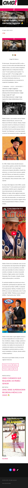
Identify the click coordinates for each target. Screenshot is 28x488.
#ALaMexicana (6, 13)
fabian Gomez (7, 365)
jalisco (16, 365)
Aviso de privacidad (6, 483)
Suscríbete (5, 458)
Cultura (21, 13)
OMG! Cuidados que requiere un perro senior (11, 381)
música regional (8, 369)
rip (16, 369)
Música (4, 14)
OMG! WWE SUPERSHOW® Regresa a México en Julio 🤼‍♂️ (13, 392)
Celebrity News (15, 13)
